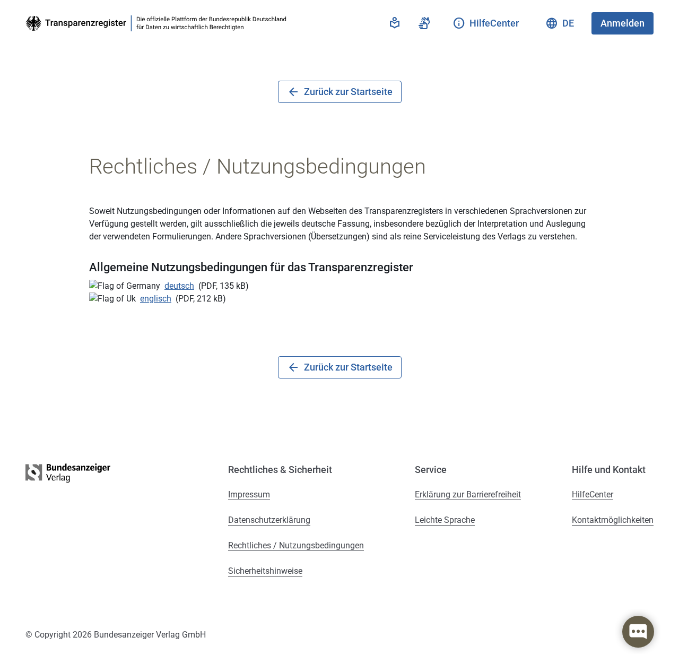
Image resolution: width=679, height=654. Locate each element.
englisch (155, 299)
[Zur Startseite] (158, 23)
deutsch (179, 286)
